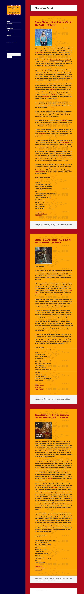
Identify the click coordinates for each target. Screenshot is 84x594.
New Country (41, 580)
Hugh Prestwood (58, 398)
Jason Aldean (45, 61)
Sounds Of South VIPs (11, 33)
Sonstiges (8, 30)
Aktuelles (8, 21)
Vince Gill (69, 502)
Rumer (36, 383)
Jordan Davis (53, 94)
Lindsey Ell (52, 89)
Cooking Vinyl (38, 387)
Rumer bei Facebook (39, 385)
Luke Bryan (67, 59)
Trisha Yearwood (45, 96)
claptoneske (64, 120)
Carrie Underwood (60, 59)
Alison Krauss (51, 398)
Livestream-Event (65, 142)
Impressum (9, 35)
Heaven (70, 578)
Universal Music (38, 215)
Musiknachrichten (10, 28)
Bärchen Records (38, 570)
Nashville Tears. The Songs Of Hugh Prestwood (55, 399)
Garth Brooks (48, 450)
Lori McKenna (42, 133)
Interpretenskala (10, 23)
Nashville (68, 224)
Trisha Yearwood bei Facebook (41, 568)
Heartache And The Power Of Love (62, 578)
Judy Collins (68, 398)
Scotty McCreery (39, 52)
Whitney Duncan (41, 171)
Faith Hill (50, 478)
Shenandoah (40, 400)
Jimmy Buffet (63, 398)
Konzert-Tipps (9, 26)
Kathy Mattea (62, 294)
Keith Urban (54, 487)
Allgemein (47, 224)
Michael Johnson (43, 399)
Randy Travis (67, 399)
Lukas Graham (63, 224)
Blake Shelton (53, 59)
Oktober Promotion (39, 389)
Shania (59, 155)
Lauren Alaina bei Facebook (41, 213)
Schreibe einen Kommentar (65, 225)
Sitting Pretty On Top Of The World (44, 225)
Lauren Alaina (38, 212)
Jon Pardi (46, 105)
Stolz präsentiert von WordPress (41, 590)
